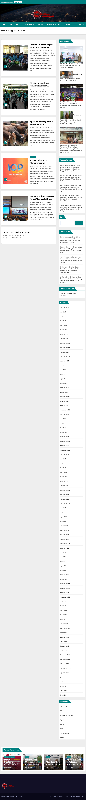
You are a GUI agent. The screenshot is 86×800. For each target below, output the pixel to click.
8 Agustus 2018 (36, 202)
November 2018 (65, 659)
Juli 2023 (63, 459)
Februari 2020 (64, 619)
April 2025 (63, 379)
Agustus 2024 (64, 414)
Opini (68, 24)
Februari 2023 (64, 481)
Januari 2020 (64, 624)
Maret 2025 (63, 383)
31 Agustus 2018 (36, 50)
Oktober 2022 (64, 499)
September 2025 (65, 356)
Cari (61, 217)
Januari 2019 (64, 650)
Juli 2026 (63, 312)
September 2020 (65, 597)
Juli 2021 (63, 552)
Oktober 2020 (64, 592)
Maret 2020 (63, 615)
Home (11, 24)
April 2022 (63, 517)
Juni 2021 (63, 557)
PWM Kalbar (48, 50)
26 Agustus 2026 (11, 764)
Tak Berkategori (65, 733)
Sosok (62, 728)
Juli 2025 (63, 365)
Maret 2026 (63, 330)
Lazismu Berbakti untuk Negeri (17, 232)
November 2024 (65, 401)
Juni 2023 (63, 463)
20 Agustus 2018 (36, 166)
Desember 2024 (65, 396)
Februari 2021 (64, 575)
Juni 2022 (63, 512)
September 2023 (65, 450)
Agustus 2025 (64, 361)
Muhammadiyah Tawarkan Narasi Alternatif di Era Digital (42, 199)
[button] (80, 24)
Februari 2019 (64, 646)
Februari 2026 (64, 334)
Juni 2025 (63, 370)
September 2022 (65, 503)
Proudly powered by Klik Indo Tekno (10, 796)
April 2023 (63, 472)
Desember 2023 (65, 436)
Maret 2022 (63, 521)
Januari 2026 (64, 338)
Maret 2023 (63, 477)
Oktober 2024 (64, 405)
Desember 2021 (65, 530)
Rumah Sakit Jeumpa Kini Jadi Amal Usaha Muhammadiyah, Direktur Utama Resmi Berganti (71, 65)
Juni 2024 (63, 423)
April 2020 (63, 610)
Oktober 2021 (64, 539)
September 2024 (65, 410)
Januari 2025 (64, 392)
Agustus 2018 (64, 673)
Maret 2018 (63, 695)
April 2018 (63, 690)
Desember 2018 (65, 655)
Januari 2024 (64, 432)
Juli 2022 (63, 508)
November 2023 (65, 441)
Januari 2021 (64, 579)
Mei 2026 (63, 321)
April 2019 (63, 641)
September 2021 (65, 543)
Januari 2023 (64, 485)
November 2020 (65, 588)
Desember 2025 (65, 343)
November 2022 (65, 494)
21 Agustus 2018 (36, 127)
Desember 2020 (65, 583)
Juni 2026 (63, 316)
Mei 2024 (63, 428)
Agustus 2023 (64, 454)
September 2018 (65, 668)
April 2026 (63, 325)
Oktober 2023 (64, 445)
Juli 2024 (63, 419)
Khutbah (63, 711)
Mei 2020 (63, 606)
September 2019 (65, 632)
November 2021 (65, 534)
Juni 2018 (63, 681)
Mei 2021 (63, 561)
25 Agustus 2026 (73, 764)
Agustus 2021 (64, 548)
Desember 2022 (65, 490)
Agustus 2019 (64, 637)
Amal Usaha (29, 24)
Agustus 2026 (64, 307)
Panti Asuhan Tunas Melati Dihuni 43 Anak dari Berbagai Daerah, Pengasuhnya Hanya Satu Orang (70, 119)
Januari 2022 (64, 526)
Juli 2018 (63, 677)
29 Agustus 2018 (36, 89)
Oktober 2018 (64, 664)
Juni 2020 (63, 601)
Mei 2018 (63, 686)
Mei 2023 (63, 468)
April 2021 (63, 566)
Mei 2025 (63, 374)
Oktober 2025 (64, 352)
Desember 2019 (65, 628)
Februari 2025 (64, 387)
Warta (18, 24)
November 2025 (65, 347)
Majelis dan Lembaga (55, 24)
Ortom (40, 24)
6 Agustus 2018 (9, 235)
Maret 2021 (63, 570)
